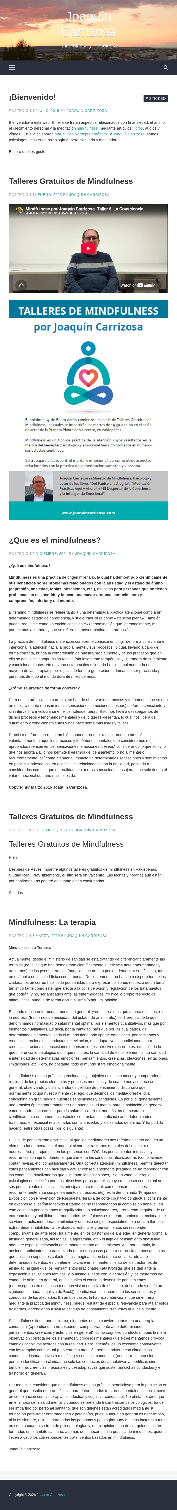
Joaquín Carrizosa (87, 111)
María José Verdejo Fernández (82, 134)
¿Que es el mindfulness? (55, 540)
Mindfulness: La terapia (52, 922)
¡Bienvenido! (32, 97)
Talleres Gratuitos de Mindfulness (71, 181)
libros (138, 128)
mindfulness (87, 128)
